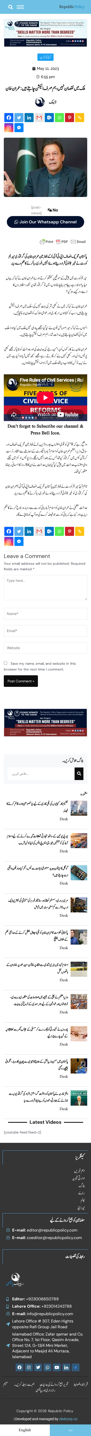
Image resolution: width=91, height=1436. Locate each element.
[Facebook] (8, 117)
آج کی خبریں (45, 57)
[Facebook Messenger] (19, 127)
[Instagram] (8, 127)
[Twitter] (19, 117)
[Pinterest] (69, 117)
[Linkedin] (29, 117)
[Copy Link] (79, 117)
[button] (10, 7)
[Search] (79, 773)
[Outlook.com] (49, 117)
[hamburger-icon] (20, 7)
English (25, 1430)
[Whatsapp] (59, 117)
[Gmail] (39, 117)
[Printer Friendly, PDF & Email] (62, 241)
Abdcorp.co (68, 1419)
